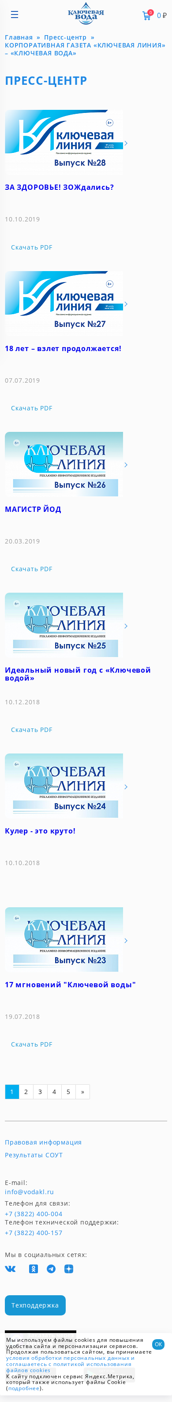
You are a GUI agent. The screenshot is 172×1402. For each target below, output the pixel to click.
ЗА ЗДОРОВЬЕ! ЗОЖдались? (59, 187)
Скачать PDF (31, 247)
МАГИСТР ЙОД (33, 509)
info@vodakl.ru (29, 1192)
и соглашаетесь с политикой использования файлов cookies (70, 1364)
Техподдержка (35, 1305)
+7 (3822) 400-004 (19, 1213)
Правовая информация (43, 1142)
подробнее (24, 1388)
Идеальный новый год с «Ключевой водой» (78, 674)
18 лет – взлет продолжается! (63, 348)
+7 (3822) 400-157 (30, 1232)
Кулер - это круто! (40, 831)
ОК (158, 1344)
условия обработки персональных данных (68, 1358)
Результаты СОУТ (34, 1155)
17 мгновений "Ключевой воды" (70, 984)
